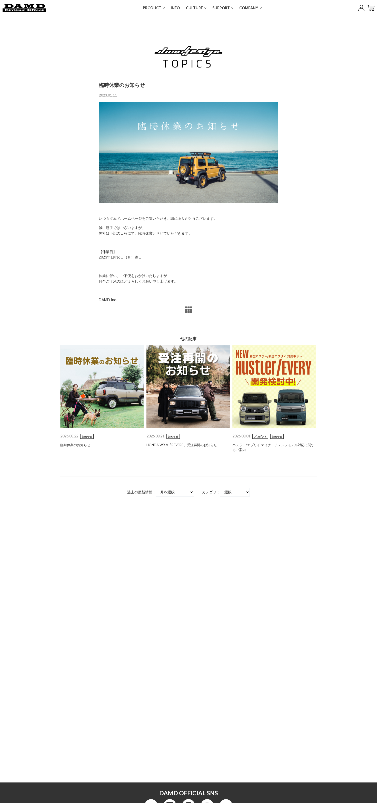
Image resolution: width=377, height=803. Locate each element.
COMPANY (248, 8)
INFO (175, 8)
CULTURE (194, 8)
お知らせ (87, 436)
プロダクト (260, 436)
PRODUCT (152, 8)
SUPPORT (221, 8)
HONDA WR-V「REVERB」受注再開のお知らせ (181, 445)
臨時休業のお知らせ (75, 445)
